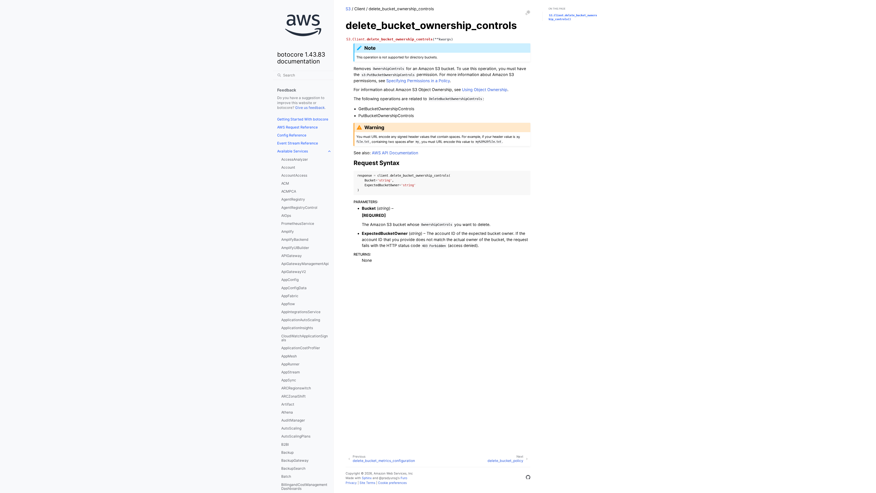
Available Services (292, 151)
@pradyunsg (388, 478)
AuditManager (293, 420)
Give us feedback (310, 107)
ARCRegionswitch (296, 388)
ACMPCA (288, 191)
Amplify (287, 231)
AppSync (288, 380)
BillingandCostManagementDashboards (304, 487)
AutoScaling (291, 428)
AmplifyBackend (294, 239)
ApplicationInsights (297, 328)
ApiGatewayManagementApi (305, 264)
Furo (404, 478)
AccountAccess (294, 175)
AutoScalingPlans (295, 436)
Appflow (288, 304)
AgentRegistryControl (299, 207)
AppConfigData (294, 288)
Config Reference (291, 135)
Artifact (287, 404)
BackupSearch (293, 468)
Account (288, 167)
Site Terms (367, 483)
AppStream (290, 372)
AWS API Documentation (395, 152)
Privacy (351, 483)
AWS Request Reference (297, 127)
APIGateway (291, 256)
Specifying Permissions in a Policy (418, 80)
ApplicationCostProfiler (300, 348)
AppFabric (289, 296)
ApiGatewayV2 (293, 272)
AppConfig (290, 280)
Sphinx (367, 478)
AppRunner (290, 364)
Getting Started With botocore (302, 119)
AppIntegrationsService (301, 312)
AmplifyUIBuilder (295, 248)
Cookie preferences (392, 483)
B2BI (285, 444)
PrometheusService (297, 223)
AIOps (286, 215)
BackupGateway (295, 460)
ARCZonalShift (293, 396)
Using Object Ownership (484, 89)
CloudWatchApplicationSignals (304, 338)
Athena (287, 412)
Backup (287, 452)
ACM (285, 183)
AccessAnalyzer (294, 159)
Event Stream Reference (297, 143)
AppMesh (289, 356)
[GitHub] (528, 478)
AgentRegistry (293, 199)
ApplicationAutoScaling (300, 320)
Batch (286, 476)
